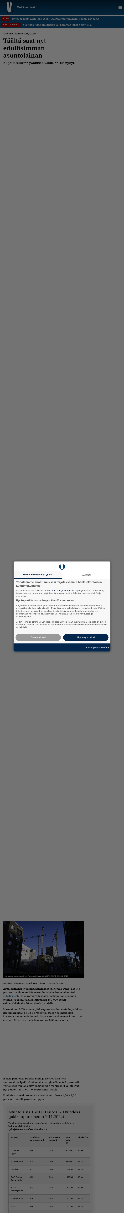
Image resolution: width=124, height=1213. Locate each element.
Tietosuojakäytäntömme (96, 647)
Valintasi (86, 574)
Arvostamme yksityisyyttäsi (37, 574)
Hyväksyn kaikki (86, 637)
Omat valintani (38, 637)
